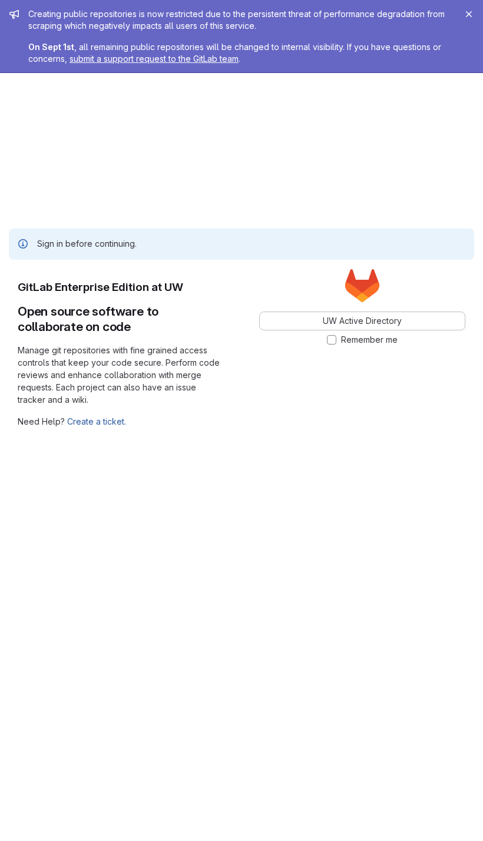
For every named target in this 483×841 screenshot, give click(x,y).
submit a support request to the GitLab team (154, 59)
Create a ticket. (96, 421)
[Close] (469, 14)
